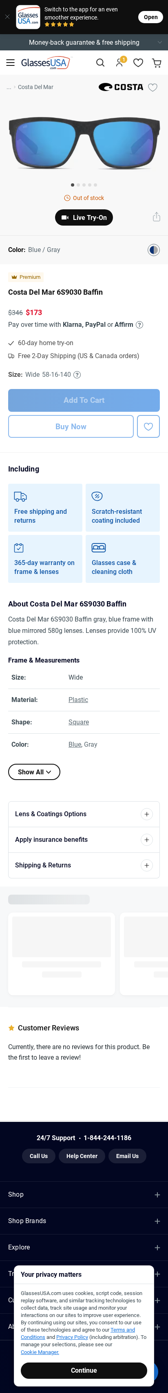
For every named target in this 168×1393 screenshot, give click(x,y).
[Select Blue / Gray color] (154, 250)
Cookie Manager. (40, 1352)
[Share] (156, 217)
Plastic (78, 700)
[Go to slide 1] (72, 185)
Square (79, 722)
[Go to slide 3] (84, 185)
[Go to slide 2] (78, 185)
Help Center (81, 1154)
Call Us (39, 1154)
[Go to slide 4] (89, 185)
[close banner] (5, 17)
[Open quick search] (100, 62)
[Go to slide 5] (95, 185)
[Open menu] (10, 62)
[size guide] (77, 374)
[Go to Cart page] (157, 62)
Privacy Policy (72, 1337)
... (9, 87)
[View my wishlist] (138, 62)
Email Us (127, 1154)
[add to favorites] (148, 426)
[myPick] (152, 87)
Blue (75, 744)
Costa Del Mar (35, 87)
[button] (84, 42)
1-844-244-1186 (107, 1136)
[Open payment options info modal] (138, 324)
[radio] (47, 25)
